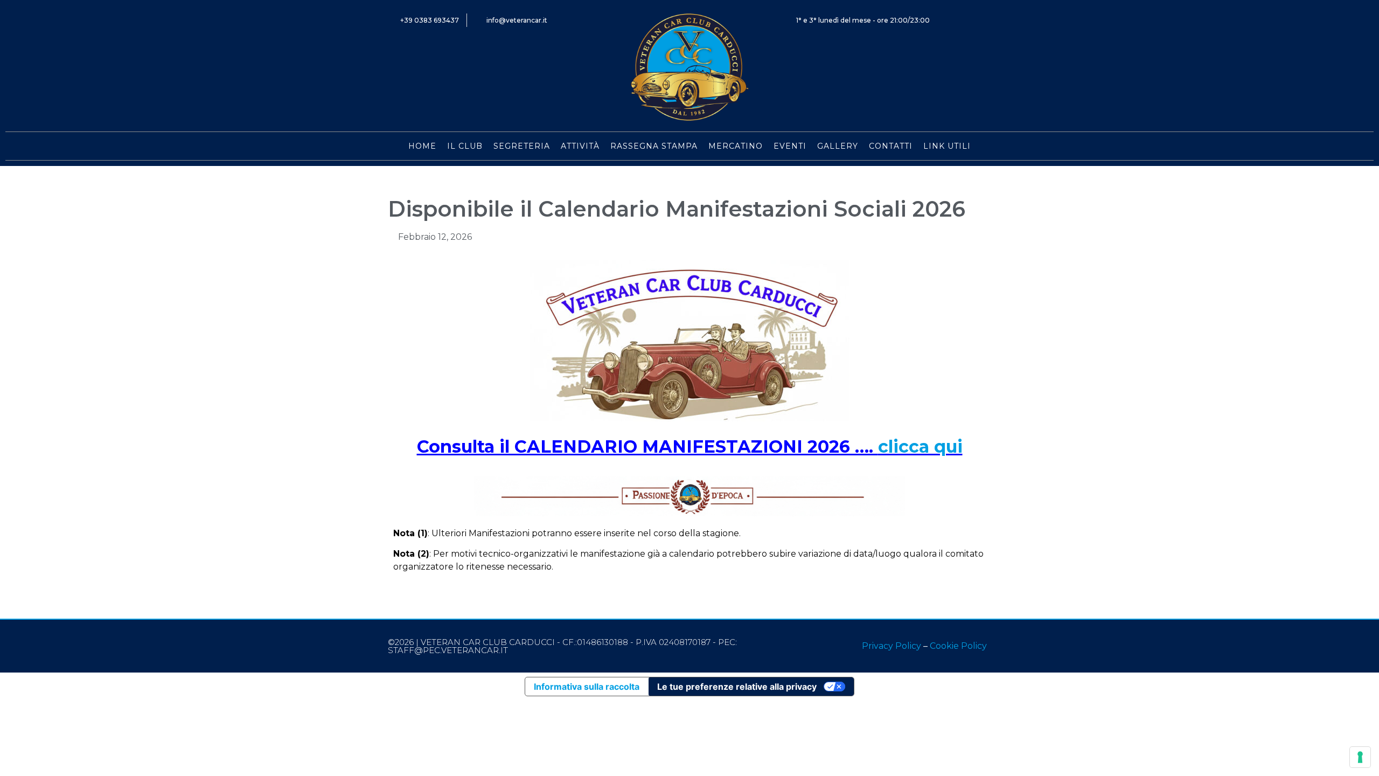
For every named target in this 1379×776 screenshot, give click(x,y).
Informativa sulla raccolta (586, 686)
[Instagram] (984, 20)
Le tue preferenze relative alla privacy (737, 686)
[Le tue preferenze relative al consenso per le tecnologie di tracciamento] (1360, 757)
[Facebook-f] (960, 20)
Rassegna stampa (654, 146)
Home (422, 146)
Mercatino (735, 146)
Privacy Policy (891, 646)
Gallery (837, 146)
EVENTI (790, 146)
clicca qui (920, 446)
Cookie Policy (958, 646)
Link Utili (947, 146)
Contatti (891, 146)
